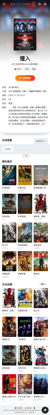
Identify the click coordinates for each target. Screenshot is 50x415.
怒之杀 (5, 245)
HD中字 (8, 149)
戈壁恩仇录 (23, 310)
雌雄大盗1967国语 (41, 339)
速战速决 (37, 245)
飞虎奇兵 (22, 339)
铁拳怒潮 (22, 273)
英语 (10, 103)
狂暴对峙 (22, 187)
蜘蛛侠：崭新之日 (41, 216)
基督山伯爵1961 (9, 396)
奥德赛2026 (39, 396)
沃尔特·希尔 (13, 87)
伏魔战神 (6, 273)
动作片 (19, 69)
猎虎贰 (36, 273)
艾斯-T (25, 91)
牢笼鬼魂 (22, 216)
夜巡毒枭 (6, 216)
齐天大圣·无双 (24, 396)
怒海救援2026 (40, 187)
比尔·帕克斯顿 (14, 91)
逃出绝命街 (23, 245)
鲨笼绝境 (6, 187)
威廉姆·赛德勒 (35, 91)
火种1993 (22, 368)
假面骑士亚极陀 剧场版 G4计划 (41, 368)
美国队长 (6, 339)
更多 (42, 284)
